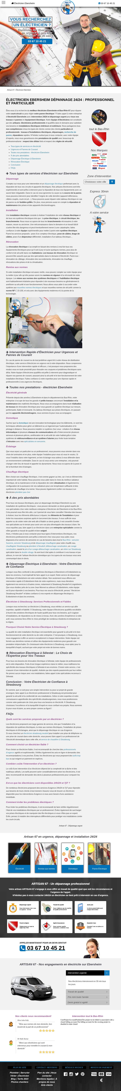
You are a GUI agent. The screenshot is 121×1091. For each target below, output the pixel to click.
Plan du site (43, 1072)
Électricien (23, 1075)
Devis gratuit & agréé (78, 1002)
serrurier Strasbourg (22, 543)
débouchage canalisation (56, 546)
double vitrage (28, 552)
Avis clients (47, 1084)
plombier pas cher (22, 492)
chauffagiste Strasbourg (16, 546)
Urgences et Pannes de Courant (24, 149)
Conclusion (15, 165)
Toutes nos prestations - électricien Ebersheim (30, 153)
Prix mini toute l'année (78, 997)
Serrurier (25, 1072)
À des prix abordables (20, 156)
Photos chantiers (19, 1081)
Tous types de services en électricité (26, 146)
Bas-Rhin (67, 540)
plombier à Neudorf (37, 546)
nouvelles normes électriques (29, 288)
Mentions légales (45, 1078)
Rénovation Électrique (20, 162)
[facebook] (65, 1074)
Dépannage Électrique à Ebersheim (26, 159)
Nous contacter (49, 1074)
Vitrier (13, 1075)
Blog (13, 1078)
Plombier (14, 1072)
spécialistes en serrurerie (34, 441)
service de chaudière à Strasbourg (55, 740)
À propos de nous (48, 1080)
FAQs (13, 168)
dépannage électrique (54, 184)
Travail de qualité (76, 992)
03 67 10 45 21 (108, 3)
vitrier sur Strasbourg (72, 549)
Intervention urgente (77, 973)
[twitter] (77, 1074)
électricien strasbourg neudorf (36, 733)
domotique (23, 423)
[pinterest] (82, 1074)
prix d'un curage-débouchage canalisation (42, 549)
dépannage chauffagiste (46, 543)
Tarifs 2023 (22, 1078)
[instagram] (71, 1074)
